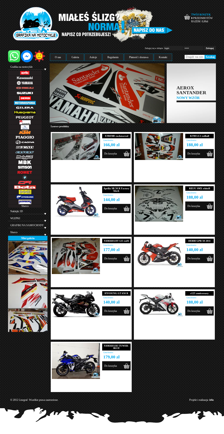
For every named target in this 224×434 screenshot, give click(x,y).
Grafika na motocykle (21, 66)
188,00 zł (194, 144)
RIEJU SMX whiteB (199, 188)
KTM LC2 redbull (199, 136)
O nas (58, 57)
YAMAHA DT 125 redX (116, 241)
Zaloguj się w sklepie (154, 48)
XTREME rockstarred (116, 136)
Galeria (75, 57)
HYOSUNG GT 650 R (116, 293)
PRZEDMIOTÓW (202, 18)
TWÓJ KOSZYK (201, 14)
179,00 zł (111, 356)
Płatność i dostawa (138, 57)
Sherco (25, 206)
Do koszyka (110, 153)
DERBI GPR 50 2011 (199, 241)
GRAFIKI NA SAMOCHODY (27, 225)
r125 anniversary (199, 293)
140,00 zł (194, 249)
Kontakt (163, 57)
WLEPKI (15, 218)
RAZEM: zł (199, 21)
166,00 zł (111, 144)
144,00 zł (111, 199)
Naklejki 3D (16, 211)
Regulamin (113, 57)
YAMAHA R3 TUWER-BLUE (116, 346)
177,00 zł (111, 249)
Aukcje (93, 57)
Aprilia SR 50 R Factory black (116, 189)
